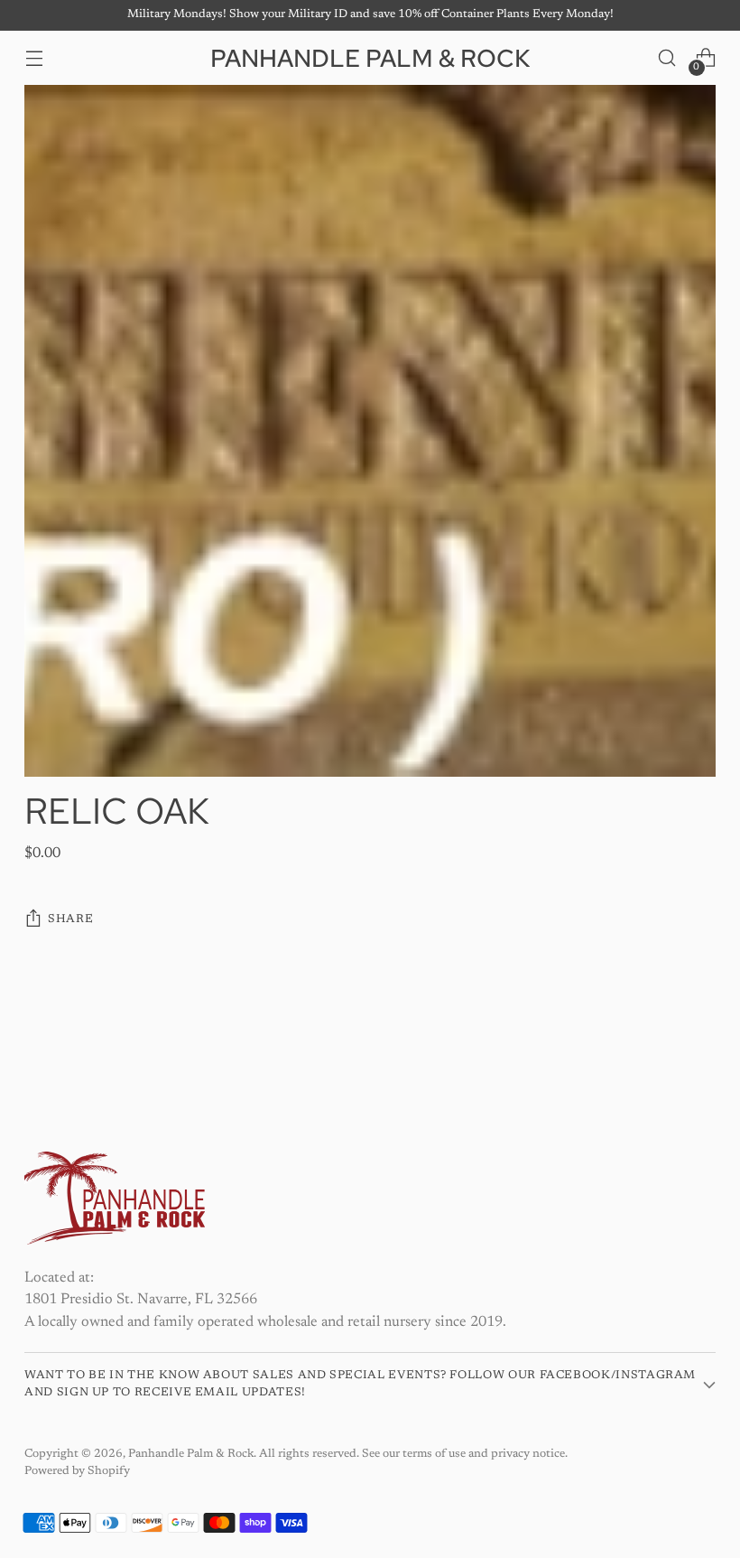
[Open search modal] (667, 58)
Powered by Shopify (77, 1471)
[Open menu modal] (33, 58)
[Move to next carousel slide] (700, 1038)
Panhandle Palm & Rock (191, 1454)
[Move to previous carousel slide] (658, 1039)
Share (70, 919)
